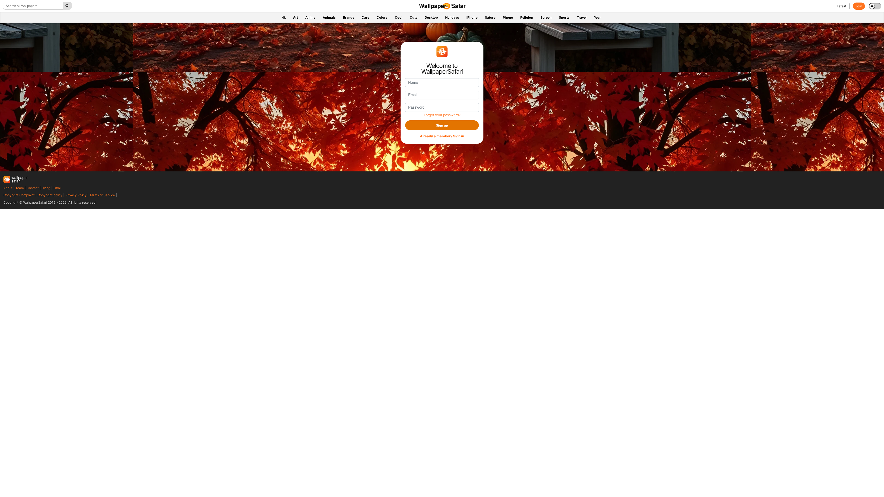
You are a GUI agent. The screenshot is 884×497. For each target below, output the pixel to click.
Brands (348, 17)
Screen (546, 17)
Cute (413, 17)
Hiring (46, 188)
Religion (526, 17)
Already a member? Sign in (442, 136)
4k (284, 17)
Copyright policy (50, 195)
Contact (33, 188)
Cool (398, 17)
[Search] (67, 6)
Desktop (431, 17)
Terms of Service (102, 195)
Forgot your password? (442, 115)
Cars (365, 17)
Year (597, 17)
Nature (490, 17)
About (7, 188)
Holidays (452, 17)
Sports (564, 17)
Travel (582, 17)
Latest (841, 6)
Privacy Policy (76, 195)
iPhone (471, 17)
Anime (310, 17)
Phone (508, 17)
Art (295, 17)
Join (858, 6)
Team (19, 188)
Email (57, 188)
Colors (382, 17)
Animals (329, 17)
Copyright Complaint (19, 195)
